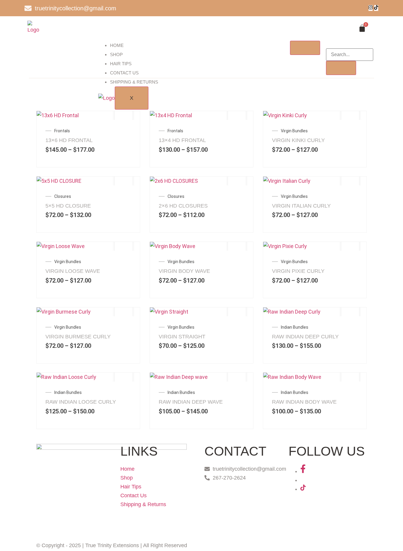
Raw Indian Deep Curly (305, 337)
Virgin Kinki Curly (298, 140)
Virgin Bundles (294, 131)
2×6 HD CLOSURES (183, 206)
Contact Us (124, 72)
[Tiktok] (303, 489)
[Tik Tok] (376, 8)
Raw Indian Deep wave (191, 402)
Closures (62, 196)
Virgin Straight (182, 337)
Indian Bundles (294, 327)
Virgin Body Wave (184, 271)
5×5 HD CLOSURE (68, 206)
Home (117, 45)
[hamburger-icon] (305, 48)
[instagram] (370, 8)
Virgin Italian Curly (301, 206)
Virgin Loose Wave (72, 271)
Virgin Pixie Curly (298, 271)
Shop (116, 54)
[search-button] (341, 68)
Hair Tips (121, 63)
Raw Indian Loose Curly (80, 402)
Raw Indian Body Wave (304, 402)
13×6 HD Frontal (69, 140)
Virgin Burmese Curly (78, 337)
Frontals (62, 131)
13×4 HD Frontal (182, 140)
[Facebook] (303, 471)
